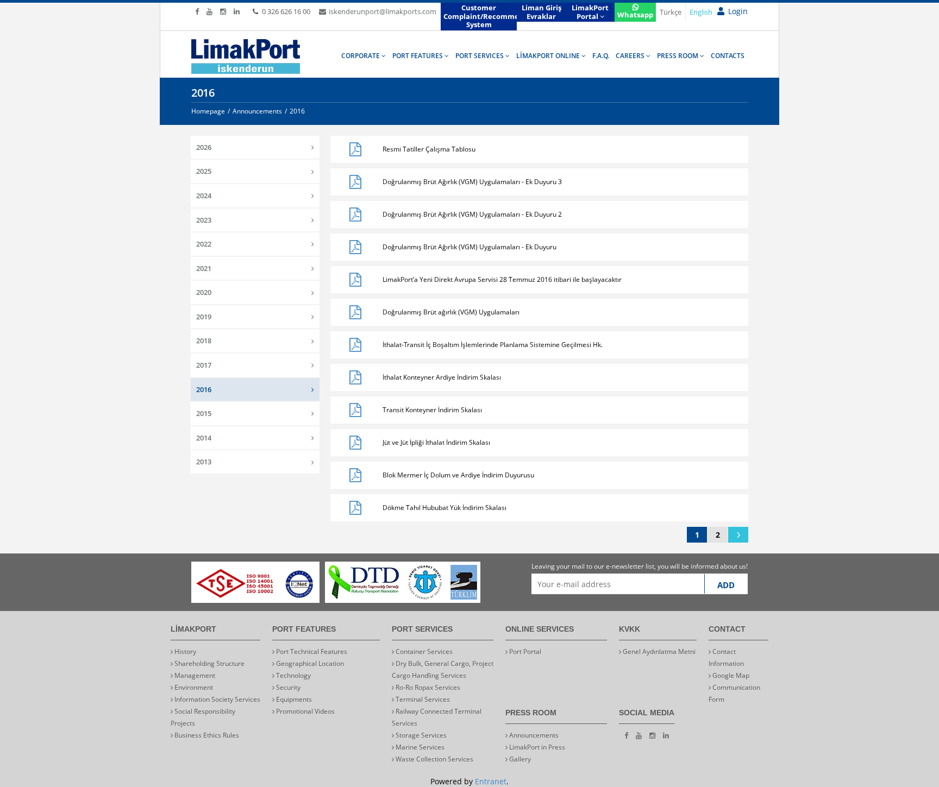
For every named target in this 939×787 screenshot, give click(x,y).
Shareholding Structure (209, 663)
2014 (203, 438)
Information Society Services (216, 699)
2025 (203, 171)
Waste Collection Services (433, 759)
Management (194, 675)
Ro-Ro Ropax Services (427, 687)
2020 (203, 292)
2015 (203, 413)
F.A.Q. (600, 55)
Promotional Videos (304, 711)
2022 (203, 244)
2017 (203, 365)
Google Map (730, 675)
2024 (203, 195)
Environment (193, 687)
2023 (203, 220)
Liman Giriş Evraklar (541, 12)
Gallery (519, 759)
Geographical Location (309, 663)
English (701, 12)
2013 (203, 462)
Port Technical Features (310, 651)
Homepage (208, 111)
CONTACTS (727, 55)
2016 (203, 389)
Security (287, 687)
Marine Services (419, 747)
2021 (203, 268)
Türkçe (670, 12)
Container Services (423, 651)
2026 (203, 147)
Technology (292, 675)
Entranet (490, 781)
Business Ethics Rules (206, 735)
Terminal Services (422, 699)
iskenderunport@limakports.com (382, 11)
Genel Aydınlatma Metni (658, 651)
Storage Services (420, 735)
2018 (203, 340)
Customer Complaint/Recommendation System (480, 16)
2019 (203, 317)
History (184, 651)
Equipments (293, 699)
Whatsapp (635, 15)
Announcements (533, 735)
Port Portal (524, 651)
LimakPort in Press (536, 747)
